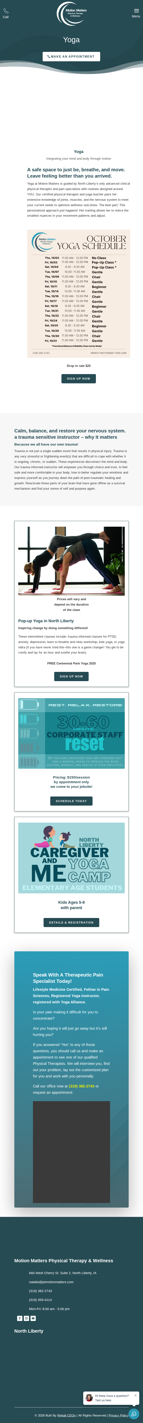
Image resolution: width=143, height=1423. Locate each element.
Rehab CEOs (66, 1415)
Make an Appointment (73, 56)
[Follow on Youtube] (33, 1318)
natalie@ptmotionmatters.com (51, 1282)
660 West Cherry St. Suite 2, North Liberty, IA (62, 1273)
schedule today (71, 801)
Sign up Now (78, 378)
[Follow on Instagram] (26, 1318)
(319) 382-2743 (81, 1086)
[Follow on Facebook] (19, 1318)
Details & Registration (71, 922)
